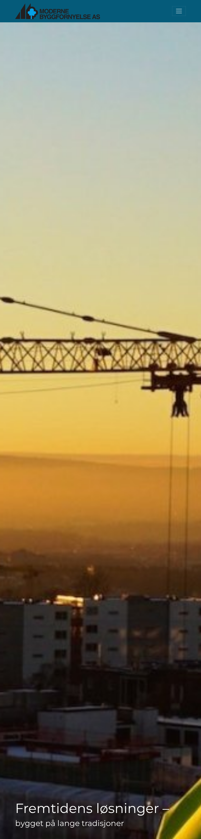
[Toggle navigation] (179, 11)
